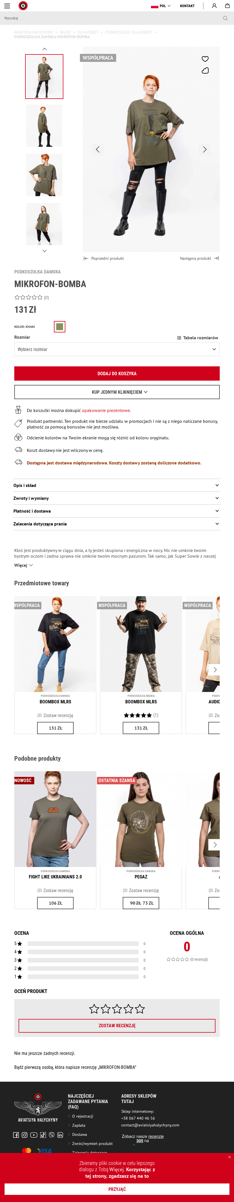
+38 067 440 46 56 (138, 1118)
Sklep (65, 32)
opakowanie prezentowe (105, 410)
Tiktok (43, 1135)
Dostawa (79, 1134)
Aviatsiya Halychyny (33, 32)
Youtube (33, 1135)
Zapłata (78, 1125)
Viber (52, 1135)
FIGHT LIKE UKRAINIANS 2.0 (55, 877)
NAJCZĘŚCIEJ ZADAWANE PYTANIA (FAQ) (88, 1101)
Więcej (116, 1169)
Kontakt (187, 6)
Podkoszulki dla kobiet (129, 32)
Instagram (24, 1135)
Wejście (214, 5)
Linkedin (60, 1135)
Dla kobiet (88, 32)
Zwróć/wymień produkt (92, 1143)
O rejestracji (82, 1116)
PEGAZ (141, 877)
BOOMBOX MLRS (55, 701)
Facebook (16, 1135)
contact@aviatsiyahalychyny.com (150, 1125)
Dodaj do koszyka (117, 373)
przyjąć (117, 1189)
